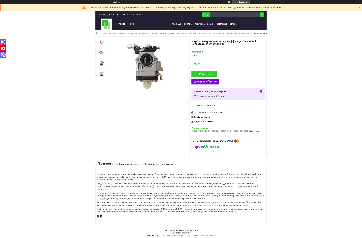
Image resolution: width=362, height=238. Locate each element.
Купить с (202, 81)
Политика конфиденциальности (201, 235)
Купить (205, 73)
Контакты (221, 24)
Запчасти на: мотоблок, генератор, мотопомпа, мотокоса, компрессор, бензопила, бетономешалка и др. (156, 33)
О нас (210, 24)
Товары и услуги (193, 24)
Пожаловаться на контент (172, 235)
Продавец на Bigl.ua (181, 233)
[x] (101, 216)
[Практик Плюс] (106, 24)
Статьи (233, 24)
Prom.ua (194, 230)
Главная (176, 24)
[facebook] (98, 216)
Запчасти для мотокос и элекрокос (230, 33)
